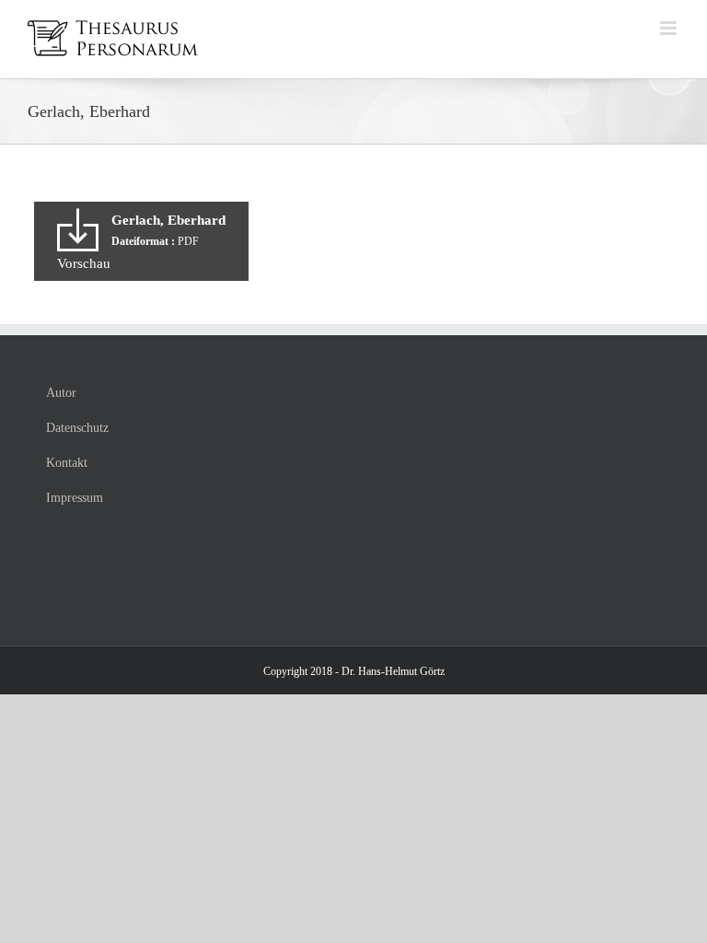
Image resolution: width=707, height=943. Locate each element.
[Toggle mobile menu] (669, 28)
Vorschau (83, 263)
